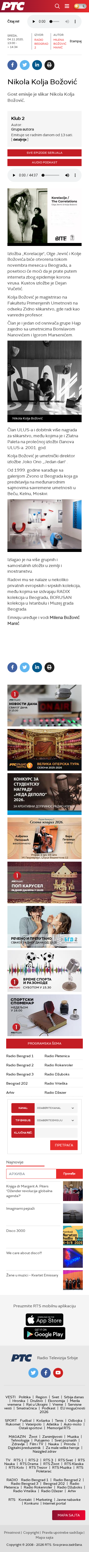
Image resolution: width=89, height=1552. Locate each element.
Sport (11, 1420)
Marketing (44, 1499)
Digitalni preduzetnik (24, 1447)
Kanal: (23, 1108)
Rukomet (13, 1424)
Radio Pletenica (57, 1056)
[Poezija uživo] (44, 838)
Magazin (17, 1436)
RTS (11, 1499)
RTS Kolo (16, 1467)
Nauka (53, 1444)
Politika (25, 1397)
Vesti (10, 1397)
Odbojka (75, 1420)
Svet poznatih (66, 1440)
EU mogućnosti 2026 (62, 1410)
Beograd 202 (17, 1083)
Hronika (18, 1401)
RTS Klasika (74, 1464)
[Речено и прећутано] (44, 927)
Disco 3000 (15, 1230)
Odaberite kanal (49, 1108)
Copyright (31, 1532)
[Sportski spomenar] (44, 1015)
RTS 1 (18, 1460)
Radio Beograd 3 (20, 1074)
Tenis (59, 1420)
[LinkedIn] (37, 65)
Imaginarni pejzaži (20, 1208)
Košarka (43, 1420)
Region (41, 1397)
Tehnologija (20, 1440)
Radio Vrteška (55, 1083)
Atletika (52, 1424)
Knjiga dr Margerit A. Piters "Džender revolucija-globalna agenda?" (29, 1191)
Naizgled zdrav (44, 1451)
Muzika (73, 1436)
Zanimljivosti (52, 1436)
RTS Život (51, 1464)
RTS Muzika (61, 1467)
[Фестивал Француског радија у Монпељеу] (44, 750)
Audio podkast (44, 162)
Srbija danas (74, 1397)
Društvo (36, 1401)
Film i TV (36, 1444)
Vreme (57, 1404)
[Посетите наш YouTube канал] (58, 1373)
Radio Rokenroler (58, 1065)
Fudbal (25, 1420)
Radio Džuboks (56, 1074)
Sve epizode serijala (45, 153)
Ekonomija (56, 1401)
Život (33, 1436)
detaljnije (19, 139)
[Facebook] (12, 65)
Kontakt (25, 1499)
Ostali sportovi (30, 1428)
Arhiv (10, 1092)
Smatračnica (27, 1408)
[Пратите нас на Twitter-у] (33, 1373)
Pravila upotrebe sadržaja (62, 1532)
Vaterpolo (33, 1424)
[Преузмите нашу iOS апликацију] (44, 1319)
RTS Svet (65, 1460)
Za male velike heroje (62, 1447)
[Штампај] (49, 65)
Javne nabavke (68, 1499)
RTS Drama (29, 1464)
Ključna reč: (23, 1132)
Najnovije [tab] (14, 1162)
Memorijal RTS (58, 1428)
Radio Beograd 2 (20, 1065)
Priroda (70, 1444)
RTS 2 (33, 1460)
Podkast (48, 1408)
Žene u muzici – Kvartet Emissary (32, 1275)
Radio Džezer (55, 1092)
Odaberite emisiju (50, 1120)
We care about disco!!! (24, 1253)
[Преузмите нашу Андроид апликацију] (44, 1333)
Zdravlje (18, 1444)
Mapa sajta (69, 1515)
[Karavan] (44, 882)
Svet (55, 1397)
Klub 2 (17, 118)
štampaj (76, 41)
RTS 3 (48, 1460)
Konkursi (31, 1503)
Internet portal (54, 1503)
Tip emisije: (23, 1120)
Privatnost (12, 1532)
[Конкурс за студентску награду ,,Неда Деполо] (44, 794)
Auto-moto (73, 1424)
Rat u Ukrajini (36, 1404)
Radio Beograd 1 (20, 1056)
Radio (12, 1480)
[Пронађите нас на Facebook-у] (46, 1373)
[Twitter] (25, 65)
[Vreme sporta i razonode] (44, 971)
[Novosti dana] (44, 705)
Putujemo (42, 1440)
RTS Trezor (38, 1467)
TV (8, 1460)
